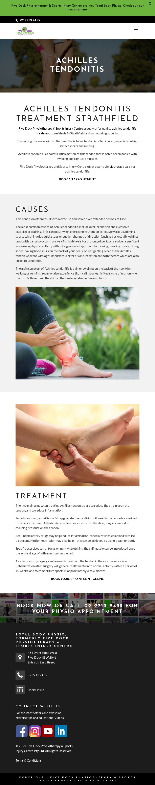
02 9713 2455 (30, 20)
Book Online (36, 690)
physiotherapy (114, 166)
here (84, 9)
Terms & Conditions (29, 760)
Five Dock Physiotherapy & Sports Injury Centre (51, 128)
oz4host (107, 780)
